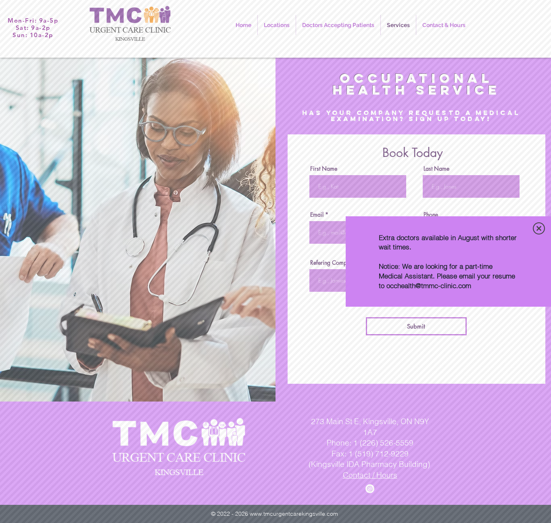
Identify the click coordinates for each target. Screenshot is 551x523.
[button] (539, 228)
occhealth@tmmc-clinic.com (428, 285)
